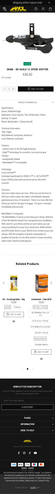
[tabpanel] (14, 300)
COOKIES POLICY (21, 487)
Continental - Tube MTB (41, 299)
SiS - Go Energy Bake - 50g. (13, 299)
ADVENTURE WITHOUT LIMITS (18, 9)
